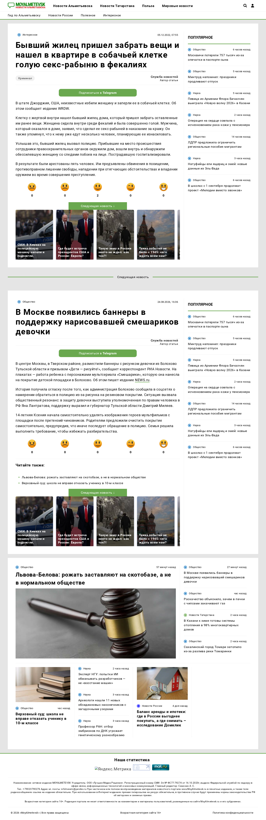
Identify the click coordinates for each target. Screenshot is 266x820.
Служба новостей (164, 77)
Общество (199, 49)
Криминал (25, 78)
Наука (196, 93)
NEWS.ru (142, 380)
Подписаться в (98, 93)
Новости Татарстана (201, 615)
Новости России (152, 705)
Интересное (30, 34)
